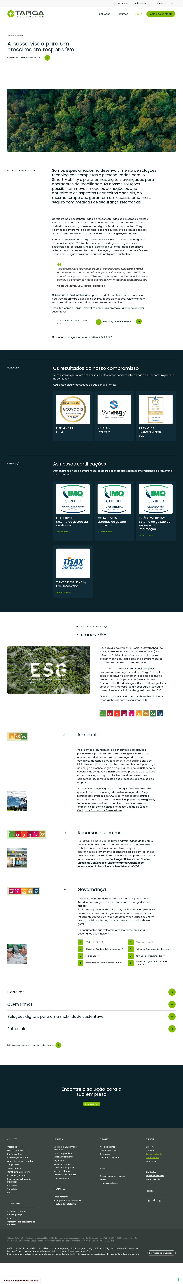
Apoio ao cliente (107, 1147)
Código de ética (94, 1248)
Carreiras (150, 1150)
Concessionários (61, 1178)
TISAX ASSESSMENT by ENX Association (71, 584)
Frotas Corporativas (63, 1153)
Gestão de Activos (16, 1150)
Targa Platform (61, 1196)
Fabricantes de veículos (65, 1174)
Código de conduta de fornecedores (120, 1248)
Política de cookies (39, 1248)
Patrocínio (151, 1161)
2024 (95, 337)
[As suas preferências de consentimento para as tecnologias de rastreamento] (178, 1279)
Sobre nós (150, 1147)
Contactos (123, 3)
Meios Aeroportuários (63, 1156)
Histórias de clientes (109, 1183)
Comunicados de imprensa (113, 1176)
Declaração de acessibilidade (91, 1254)
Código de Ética (135, 806)
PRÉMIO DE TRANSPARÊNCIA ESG (150, 432)
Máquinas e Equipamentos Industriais (66, 1148)
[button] (161, 1252)
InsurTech (12, 1185)
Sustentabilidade (154, 1154)
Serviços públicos (62, 1171)
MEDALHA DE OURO (65, 430)
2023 (102, 337)
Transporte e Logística (64, 1167)
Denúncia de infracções (79, 1251)
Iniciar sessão (140, 3)
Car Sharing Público (16, 1175)
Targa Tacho (13, 1164)
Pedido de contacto (161, 14)
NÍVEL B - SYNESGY (104, 430)
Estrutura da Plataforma (65, 1204)
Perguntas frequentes (110, 1157)
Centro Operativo (108, 1150)
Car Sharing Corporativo (18, 1172)
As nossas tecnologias (17, 1211)
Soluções (104, 14)
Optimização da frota (17, 1157)
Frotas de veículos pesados (20, 1161)
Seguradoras (59, 1160)
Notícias (103, 1179)
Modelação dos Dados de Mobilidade (19, 1180)
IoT (8, 1192)
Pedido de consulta (155, 1175)
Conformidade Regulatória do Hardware (21, 1223)
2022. (109, 337)
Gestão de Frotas (15, 1147)
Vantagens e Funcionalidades (67, 1200)
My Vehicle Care (15, 1154)
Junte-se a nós (153, 1179)
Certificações (152, 1157)
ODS (117, 683)
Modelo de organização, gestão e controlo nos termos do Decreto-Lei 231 (41, 1254)
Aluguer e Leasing (62, 1164)
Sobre (138, 14)
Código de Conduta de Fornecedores (99, 810)
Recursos (122, 14)
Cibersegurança (14, 1214)
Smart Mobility (14, 1168)
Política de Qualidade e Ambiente (123, 1254)
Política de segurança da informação (67, 1248)
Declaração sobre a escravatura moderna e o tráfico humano (36, 1251)
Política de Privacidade (18, 1248)
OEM (9, 1218)
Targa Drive (12, 1189)
